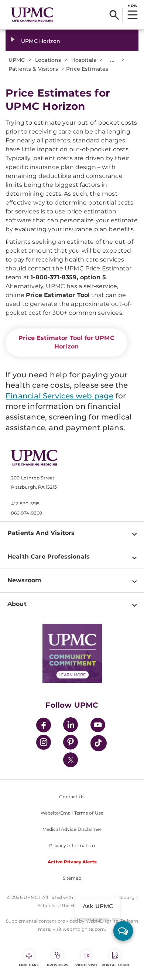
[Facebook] (43, 726)
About (17, 603)
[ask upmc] (123, 931)
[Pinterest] (70, 743)
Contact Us (72, 796)
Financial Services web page (59, 395)
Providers (58, 965)
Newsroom (24, 580)
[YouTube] (97, 726)
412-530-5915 (25, 503)
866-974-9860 (26, 513)
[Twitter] (70, 759)
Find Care (29, 965)
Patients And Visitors (41, 532)
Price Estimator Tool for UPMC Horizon (66, 342)
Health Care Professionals (48, 556)
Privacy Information (72, 845)
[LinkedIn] (70, 726)
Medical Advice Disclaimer (72, 829)
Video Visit (86, 965)
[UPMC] (32, 14)
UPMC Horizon (40, 41)
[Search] (114, 15)
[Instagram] (43, 743)
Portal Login (115, 965)
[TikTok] (98, 743)
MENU (132, 5)
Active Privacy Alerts (72, 862)
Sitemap (72, 878)
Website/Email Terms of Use (72, 813)
